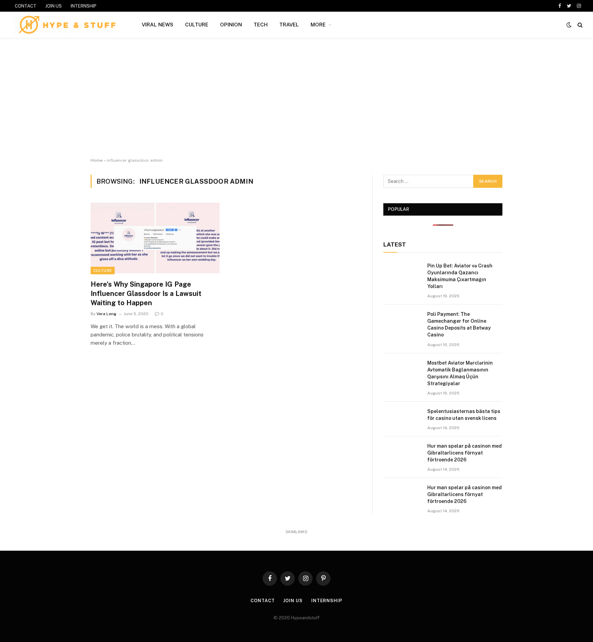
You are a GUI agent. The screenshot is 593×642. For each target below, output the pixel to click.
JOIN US (53, 6)
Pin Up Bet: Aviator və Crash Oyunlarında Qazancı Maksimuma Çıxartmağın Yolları (459, 276)
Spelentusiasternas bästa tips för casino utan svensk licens (463, 415)
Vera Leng (106, 313)
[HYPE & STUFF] (67, 25)
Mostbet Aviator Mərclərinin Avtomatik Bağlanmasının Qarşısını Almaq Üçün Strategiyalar (460, 373)
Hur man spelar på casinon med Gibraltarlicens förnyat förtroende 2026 (464, 452)
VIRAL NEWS (157, 24)
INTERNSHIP (83, 6)
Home (97, 160)
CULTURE (196, 24)
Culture (102, 270)
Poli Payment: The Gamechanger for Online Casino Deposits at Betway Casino (459, 324)
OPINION (231, 24)
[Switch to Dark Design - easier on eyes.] (569, 24)
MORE (318, 24)
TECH (261, 24)
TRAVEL (289, 24)
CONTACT (25, 6)
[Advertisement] (296, 98)
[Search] (579, 25)
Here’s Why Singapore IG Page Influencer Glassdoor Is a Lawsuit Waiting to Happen (146, 293)
